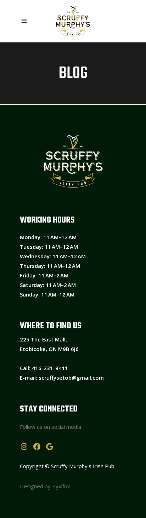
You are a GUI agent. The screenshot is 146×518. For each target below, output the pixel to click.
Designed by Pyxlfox (45, 486)
